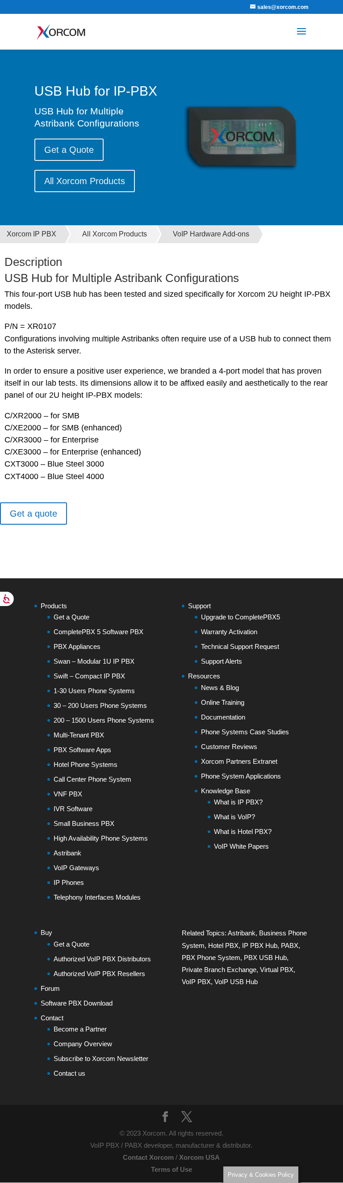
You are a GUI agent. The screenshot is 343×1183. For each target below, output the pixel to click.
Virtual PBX (276, 969)
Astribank (67, 853)
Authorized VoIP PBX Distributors (102, 959)
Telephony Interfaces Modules (97, 897)
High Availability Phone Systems (101, 838)
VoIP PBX (196, 981)
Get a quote (33, 513)
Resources (204, 676)
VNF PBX (68, 794)
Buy (46, 932)
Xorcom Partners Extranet (239, 761)
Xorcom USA (199, 1157)
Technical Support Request (240, 646)
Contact (52, 1018)
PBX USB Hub (265, 957)
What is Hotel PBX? (243, 831)
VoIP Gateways (76, 867)
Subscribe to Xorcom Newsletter (101, 1058)
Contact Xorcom (148, 1157)
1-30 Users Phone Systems (94, 691)
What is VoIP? (234, 817)
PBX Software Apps (82, 750)
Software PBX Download (77, 1003)
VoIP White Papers (241, 846)
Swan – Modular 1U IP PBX (94, 661)
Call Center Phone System (92, 779)
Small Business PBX (84, 823)
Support (199, 606)
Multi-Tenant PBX (79, 735)
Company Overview (83, 1044)
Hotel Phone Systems (85, 764)
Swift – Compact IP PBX (89, 676)
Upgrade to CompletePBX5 (240, 617)
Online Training (222, 702)
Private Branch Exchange (219, 969)
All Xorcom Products (84, 181)
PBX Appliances (77, 646)
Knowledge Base (225, 791)
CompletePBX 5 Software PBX (98, 632)
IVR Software (73, 809)
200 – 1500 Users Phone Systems (104, 720)
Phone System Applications (241, 776)
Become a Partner (80, 1029)
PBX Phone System (211, 957)
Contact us (69, 1073)
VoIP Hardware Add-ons (211, 234)
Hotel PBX (223, 945)
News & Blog (220, 687)
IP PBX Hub (259, 945)
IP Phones (69, 882)
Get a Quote (69, 150)
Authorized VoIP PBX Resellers (99, 973)
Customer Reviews (229, 746)
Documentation (223, 717)
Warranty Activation (229, 632)
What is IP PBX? (238, 802)
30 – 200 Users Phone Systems (100, 705)
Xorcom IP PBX (31, 234)
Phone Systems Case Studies (245, 732)
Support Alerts (221, 661)
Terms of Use (171, 1169)
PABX (289, 945)
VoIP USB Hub (236, 981)
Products (54, 606)
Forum (50, 988)
